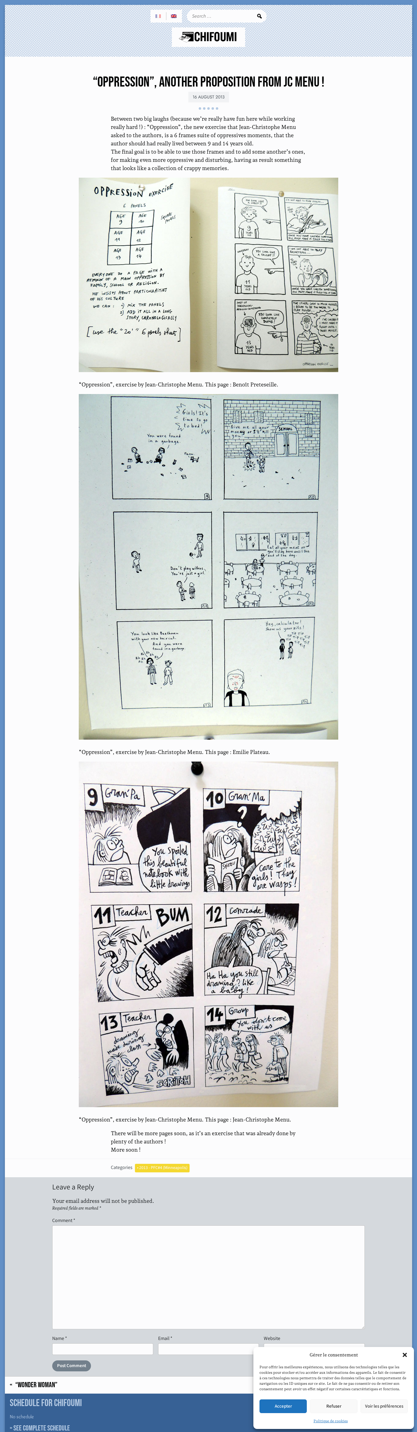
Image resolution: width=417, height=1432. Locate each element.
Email (165, 1338)
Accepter (283, 1406)
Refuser (333, 1406)
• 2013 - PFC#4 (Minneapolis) (162, 1168)
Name (59, 1338)
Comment (63, 1220)
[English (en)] (174, 16)
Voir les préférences (384, 1406)
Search (259, 16)
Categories (121, 1167)
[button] (405, 1355)
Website (272, 1338)
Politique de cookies (331, 1421)
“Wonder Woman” (36, 1385)
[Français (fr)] (158, 16)
